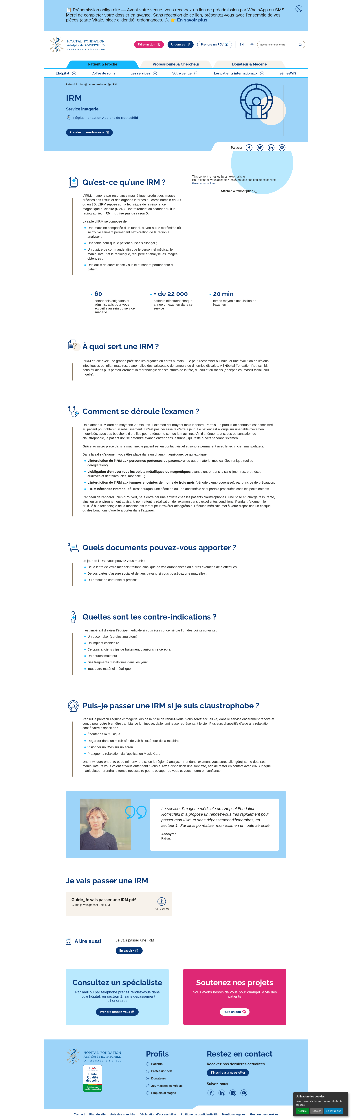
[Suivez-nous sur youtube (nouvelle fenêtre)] (243, 1093)
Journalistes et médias (167, 1085)
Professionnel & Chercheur (176, 64)
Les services (140, 73)
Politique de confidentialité (199, 1114)
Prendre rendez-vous (115, 1012)
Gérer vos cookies (204, 183)
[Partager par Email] (282, 147)
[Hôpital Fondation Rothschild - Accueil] (77, 44)
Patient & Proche (102, 64)
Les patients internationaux (235, 73)
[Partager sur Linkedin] (271, 147)
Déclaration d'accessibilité (158, 1114)
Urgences (178, 44)
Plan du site (97, 1114)
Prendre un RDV (212, 44)
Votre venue (182, 73)
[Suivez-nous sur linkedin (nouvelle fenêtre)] (221, 1093)
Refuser (316, 1111)
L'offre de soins (103, 73)
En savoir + (126, 950)
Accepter (302, 1111)
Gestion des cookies (264, 1114)
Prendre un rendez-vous (87, 132)
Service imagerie (82, 109)
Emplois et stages (163, 1092)
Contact (79, 1114)
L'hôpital (62, 73)
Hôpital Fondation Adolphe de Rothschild (105, 118)
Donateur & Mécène (249, 64)
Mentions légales (233, 1114)
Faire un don (146, 44)
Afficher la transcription (237, 191)
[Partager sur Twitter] (260, 147)
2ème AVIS (288, 73)
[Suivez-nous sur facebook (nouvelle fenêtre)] (210, 1093)
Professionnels (161, 1071)
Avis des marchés (122, 1114)
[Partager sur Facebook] (249, 147)
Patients (157, 1064)
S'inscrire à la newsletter (227, 1072)
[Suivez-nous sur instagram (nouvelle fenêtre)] (232, 1093)
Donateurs (158, 1078)
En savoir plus (333, 1111)
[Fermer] (298, 9)
